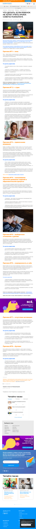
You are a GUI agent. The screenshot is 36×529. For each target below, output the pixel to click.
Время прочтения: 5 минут (9, 490)
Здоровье (5, 526)
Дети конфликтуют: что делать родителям (25, 493)
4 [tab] (18, 504)
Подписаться (11, 465)
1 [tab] (14, 504)
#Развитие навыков (16, 430)
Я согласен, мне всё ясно (26, 524)
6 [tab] (21, 504)
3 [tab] (17, 504)
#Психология (15, 428)
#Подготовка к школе (23, 10)
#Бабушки (6, 425)
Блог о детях (21, 510)
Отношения (5, 522)
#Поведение (17, 10)
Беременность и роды (23, 513)
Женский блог (6, 520)
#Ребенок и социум (11, 10)
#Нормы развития (7, 430)
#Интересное (7, 428)
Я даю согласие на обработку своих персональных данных (14, 468)
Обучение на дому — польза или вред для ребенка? (9, 493)
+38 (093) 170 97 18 (6, 510)
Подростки (21, 518)
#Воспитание (7, 427)
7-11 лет (20, 516)
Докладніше (28, 1)
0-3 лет (20, 515)
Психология (5, 523)
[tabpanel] (10, 490)
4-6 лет (20, 512)
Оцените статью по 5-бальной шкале (11, 386)
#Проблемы (5, 10)
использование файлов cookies (26, 523)
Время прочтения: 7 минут (25, 490)
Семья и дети (5, 525)
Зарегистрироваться (27, 309)
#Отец (6, 431)
